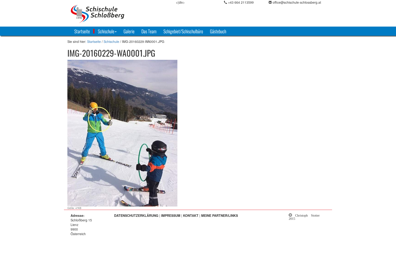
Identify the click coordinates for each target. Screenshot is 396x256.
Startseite (82, 31)
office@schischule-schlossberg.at (297, 2)
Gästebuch (218, 31)
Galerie (129, 31)
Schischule (111, 41)
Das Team (149, 31)
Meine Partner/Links (219, 215)
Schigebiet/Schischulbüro (183, 31)
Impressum (170, 215)
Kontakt (190, 215)
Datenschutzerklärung (136, 215)
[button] (106, 31)
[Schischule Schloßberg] (110, 14)
